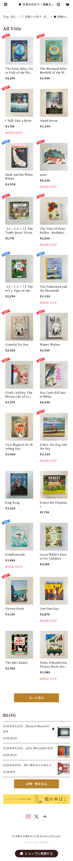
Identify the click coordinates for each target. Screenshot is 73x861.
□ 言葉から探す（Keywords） (35, 17)
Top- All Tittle (9, 17)
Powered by (32, 842)
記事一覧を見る (36, 784)
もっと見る (36, 698)
